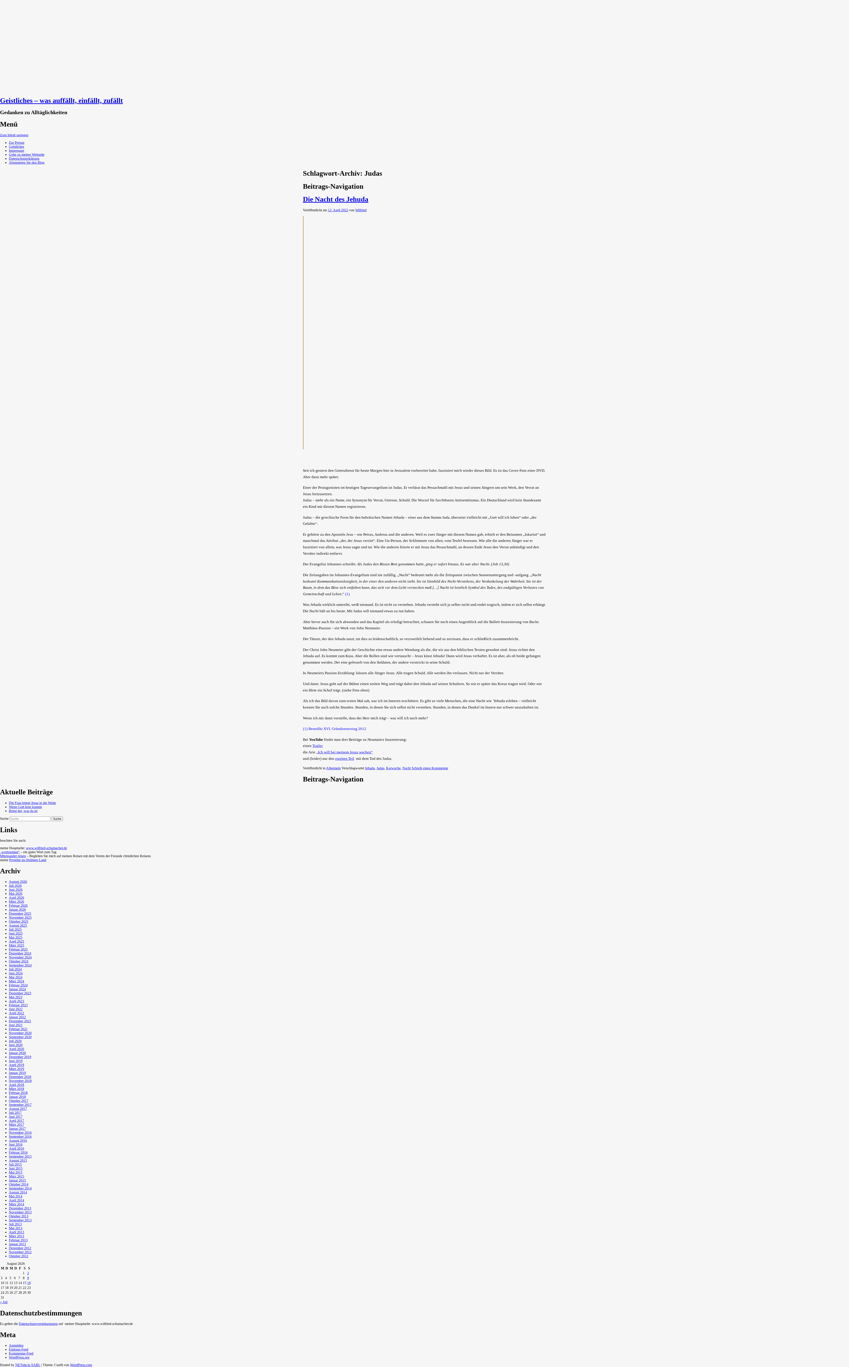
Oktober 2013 (18, 1216)
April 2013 (16, 1232)
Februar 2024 (18, 985)
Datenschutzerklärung (24, 158)
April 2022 (16, 1013)
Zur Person (16, 142)
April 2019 (16, 1065)
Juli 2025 (15, 929)
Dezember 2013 (20, 1208)
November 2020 (20, 1033)
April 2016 (16, 1148)
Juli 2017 (15, 1113)
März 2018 (16, 1089)
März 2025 (16, 945)
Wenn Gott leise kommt (25, 807)
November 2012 (20, 1252)
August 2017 (18, 1109)
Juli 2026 (15, 886)
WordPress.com (81, 1365)
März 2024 (16, 981)
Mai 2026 (15, 893)
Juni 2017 (16, 1117)
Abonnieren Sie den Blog (26, 162)
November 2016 (20, 1132)
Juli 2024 (15, 969)
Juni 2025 (16, 933)
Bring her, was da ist (23, 811)
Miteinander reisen (13, 856)
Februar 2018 (18, 1093)
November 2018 (20, 1081)
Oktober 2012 (18, 1256)
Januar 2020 (17, 1053)
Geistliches (16, 146)
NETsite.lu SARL (27, 1365)
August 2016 (18, 1140)
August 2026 (18, 882)
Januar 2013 (17, 1244)
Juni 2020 (16, 1045)
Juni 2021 (16, 1025)
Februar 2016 (18, 1152)
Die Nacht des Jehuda (335, 199)
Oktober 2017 (18, 1101)
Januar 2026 (17, 909)
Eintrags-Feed (18, 1349)
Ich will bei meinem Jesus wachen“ (345, 752)
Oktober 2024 (18, 961)
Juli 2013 (15, 1224)
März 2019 (16, 1069)
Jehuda (370, 768)
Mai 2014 (15, 1196)
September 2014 (20, 1188)
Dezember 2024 (20, 953)
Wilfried (361, 210)
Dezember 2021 (20, 1021)
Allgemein (333, 768)
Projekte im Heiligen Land (27, 860)
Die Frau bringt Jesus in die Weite (32, 803)
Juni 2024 (16, 973)
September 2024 (20, 965)
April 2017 (16, 1120)
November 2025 (20, 917)
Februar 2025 (18, 949)
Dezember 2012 (20, 1248)
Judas (380, 768)
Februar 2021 (18, 1029)
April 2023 (16, 1001)
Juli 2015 (15, 1164)
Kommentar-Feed (21, 1353)
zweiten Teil (344, 759)
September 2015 (20, 1156)
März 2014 (16, 1204)
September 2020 (20, 1037)
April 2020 (16, 1049)
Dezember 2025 (20, 913)
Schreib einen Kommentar (430, 768)
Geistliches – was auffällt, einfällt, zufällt (61, 100)
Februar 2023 (18, 1005)
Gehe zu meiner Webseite (26, 154)
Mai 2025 (15, 937)
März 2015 (16, 1176)
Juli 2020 (15, 1041)
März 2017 (16, 1124)
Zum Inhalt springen (14, 135)
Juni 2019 (16, 1061)
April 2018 (16, 1085)
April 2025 (16, 941)
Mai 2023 (15, 997)
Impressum (16, 150)
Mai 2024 (15, 977)
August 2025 (18, 925)
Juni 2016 (16, 1144)
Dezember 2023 (20, 993)
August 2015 (18, 1160)
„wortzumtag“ (10, 852)
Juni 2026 (16, 889)
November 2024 (20, 957)
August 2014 (18, 1192)
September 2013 (20, 1220)
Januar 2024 (17, 989)
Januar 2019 (17, 1073)
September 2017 (20, 1105)
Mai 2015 (15, 1172)
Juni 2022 (16, 1009)
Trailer (317, 746)
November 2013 (20, 1212)
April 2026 (16, 897)
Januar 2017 (17, 1128)
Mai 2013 (15, 1228)
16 (29, 1283)
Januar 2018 (17, 1097)
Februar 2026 (18, 905)
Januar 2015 (17, 1180)
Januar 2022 (17, 1017)
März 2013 (16, 1236)
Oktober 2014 (18, 1184)
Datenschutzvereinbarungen (38, 1324)
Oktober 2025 (18, 921)
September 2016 (20, 1136)
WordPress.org (19, 1357)
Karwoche (393, 768)
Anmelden (16, 1345)
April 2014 (16, 1200)
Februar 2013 (18, 1240)
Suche (4, 818)
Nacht (406, 768)
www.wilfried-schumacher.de (46, 848)
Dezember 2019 (20, 1057)
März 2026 (16, 901)
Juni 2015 (16, 1168)
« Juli (4, 1302)
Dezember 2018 (20, 1077)
